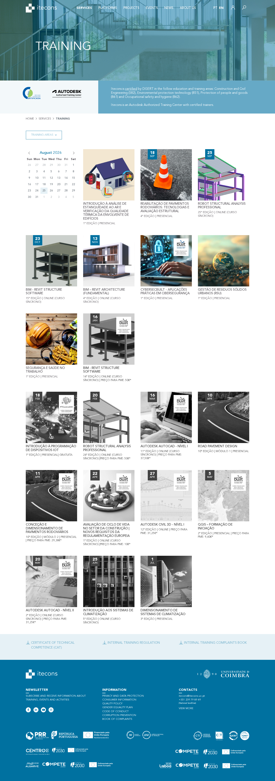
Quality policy (112, 703)
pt (215, 8)
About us (188, 8)
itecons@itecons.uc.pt (192, 696)
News (168, 8)
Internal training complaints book (215, 643)
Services (84, 8)
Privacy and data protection (123, 696)
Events (152, 8)
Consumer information (119, 699)
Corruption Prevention (119, 715)
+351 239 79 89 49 (190, 699)
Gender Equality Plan (117, 707)
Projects (131, 8)
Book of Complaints (117, 719)
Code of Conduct (115, 711)
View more (186, 708)
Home (30, 118)
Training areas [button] (42, 134)
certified (131, 89)
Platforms (107, 8)
